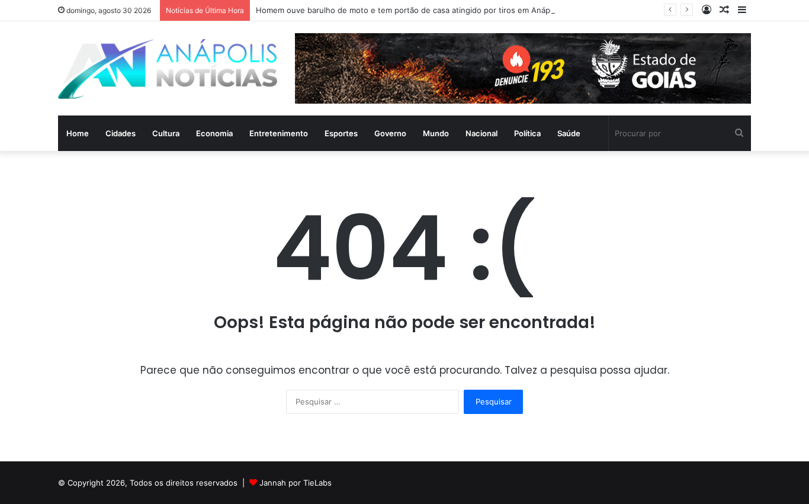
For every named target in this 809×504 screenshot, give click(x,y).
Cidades (120, 133)
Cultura (165, 133)
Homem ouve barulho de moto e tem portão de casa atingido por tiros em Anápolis (409, 10)
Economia (214, 133)
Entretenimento (278, 133)
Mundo (436, 133)
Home (77, 133)
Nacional (481, 133)
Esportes (341, 133)
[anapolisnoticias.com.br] (167, 69)
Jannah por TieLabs (295, 482)
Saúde (568, 133)
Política (527, 133)
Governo (390, 133)
